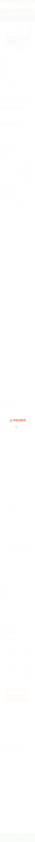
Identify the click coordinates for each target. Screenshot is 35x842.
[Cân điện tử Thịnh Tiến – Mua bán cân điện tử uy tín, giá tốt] (17, 420)
